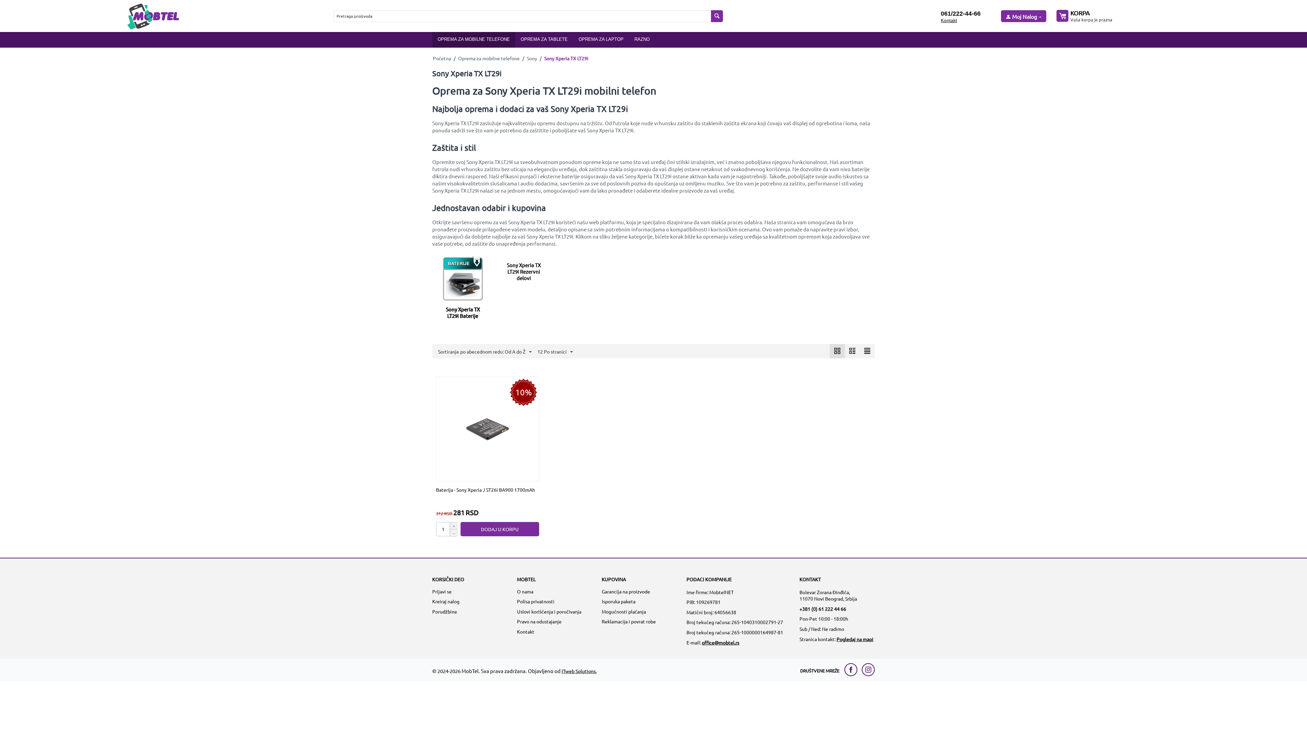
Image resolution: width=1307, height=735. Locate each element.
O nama (525, 591)
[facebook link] (852, 669)
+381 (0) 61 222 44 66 (823, 609)
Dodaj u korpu (500, 529)
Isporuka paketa (618, 601)
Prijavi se (442, 591)
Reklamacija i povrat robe (629, 621)
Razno (642, 39)
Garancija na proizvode (626, 591)
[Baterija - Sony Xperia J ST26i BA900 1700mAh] (488, 428)
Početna (442, 58)
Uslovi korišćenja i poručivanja (549, 611)
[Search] (717, 16)
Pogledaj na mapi (855, 639)
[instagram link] (868, 669)
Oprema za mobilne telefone (474, 39)
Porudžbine (444, 611)
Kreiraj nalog (445, 601)
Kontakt (949, 20)
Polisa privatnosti (535, 601)
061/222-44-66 (961, 13)
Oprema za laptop (601, 39)
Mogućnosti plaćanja (624, 611)
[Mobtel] (153, 16)
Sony (532, 58)
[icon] (837, 351)
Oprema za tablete (544, 39)
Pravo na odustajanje (539, 621)
